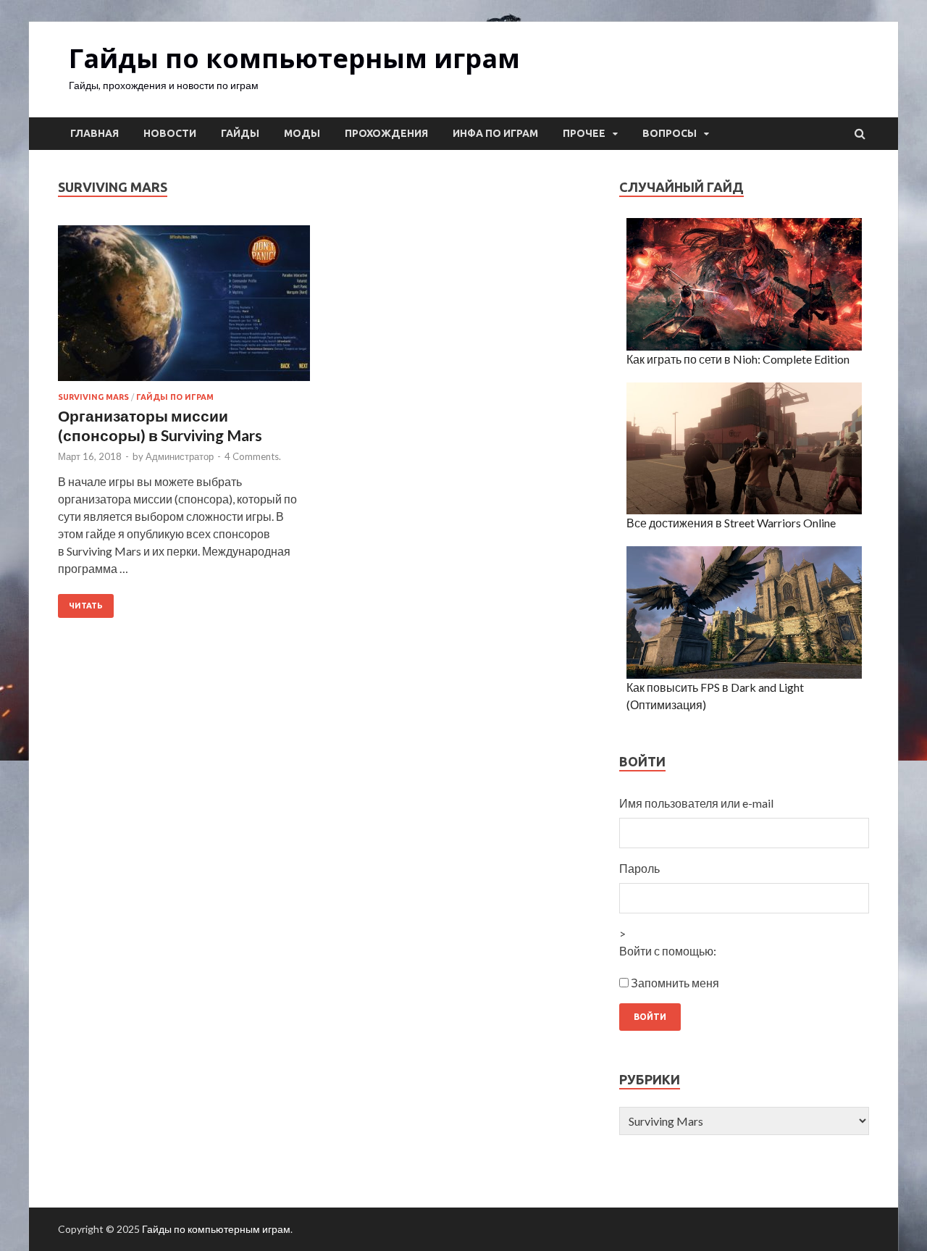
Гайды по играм (175, 397)
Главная (94, 133)
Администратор (180, 456)
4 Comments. (253, 456)
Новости (169, 133)
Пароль (639, 868)
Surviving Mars (93, 397)
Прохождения (386, 133)
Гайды (240, 133)
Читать (86, 605)
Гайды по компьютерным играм (294, 58)
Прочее (584, 133)
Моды (302, 133)
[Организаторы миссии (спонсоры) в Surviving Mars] (184, 309)
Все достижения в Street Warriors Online (731, 523)
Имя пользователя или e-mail (696, 803)
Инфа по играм (495, 133)
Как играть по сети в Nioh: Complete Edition (738, 359)
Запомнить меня (675, 982)
